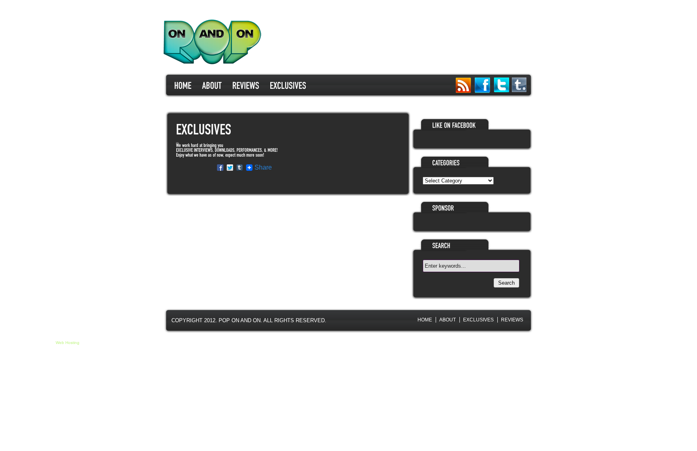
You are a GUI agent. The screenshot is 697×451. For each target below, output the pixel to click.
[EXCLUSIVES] (288, 85)
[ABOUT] (212, 85)
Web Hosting (67, 342)
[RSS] (463, 85)
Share (263, 167)
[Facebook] (482, 85)
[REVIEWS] (246, 85)
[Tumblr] (519, 90)
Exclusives (478, 320)
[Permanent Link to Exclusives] (203, 130)
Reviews (512, 320)
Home (424, 320)
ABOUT (447, 320)
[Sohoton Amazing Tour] (183, 85)
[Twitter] (501, 85)
